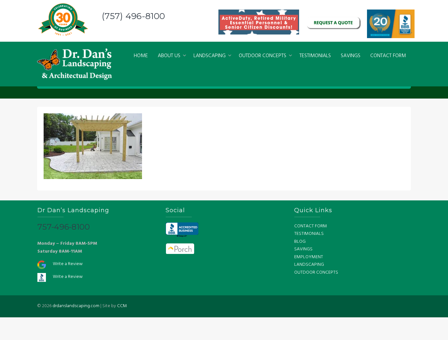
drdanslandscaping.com (75, 306)
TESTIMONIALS (315, 56)
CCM (122, 306)
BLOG (300, 241)
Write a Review (68, 264)
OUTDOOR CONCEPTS (262, 56)
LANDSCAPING (209, 56)
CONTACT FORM (388, 56)
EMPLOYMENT (308, 257)
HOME (141, 56)
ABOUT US (169, 56)
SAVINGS (350, 56)
